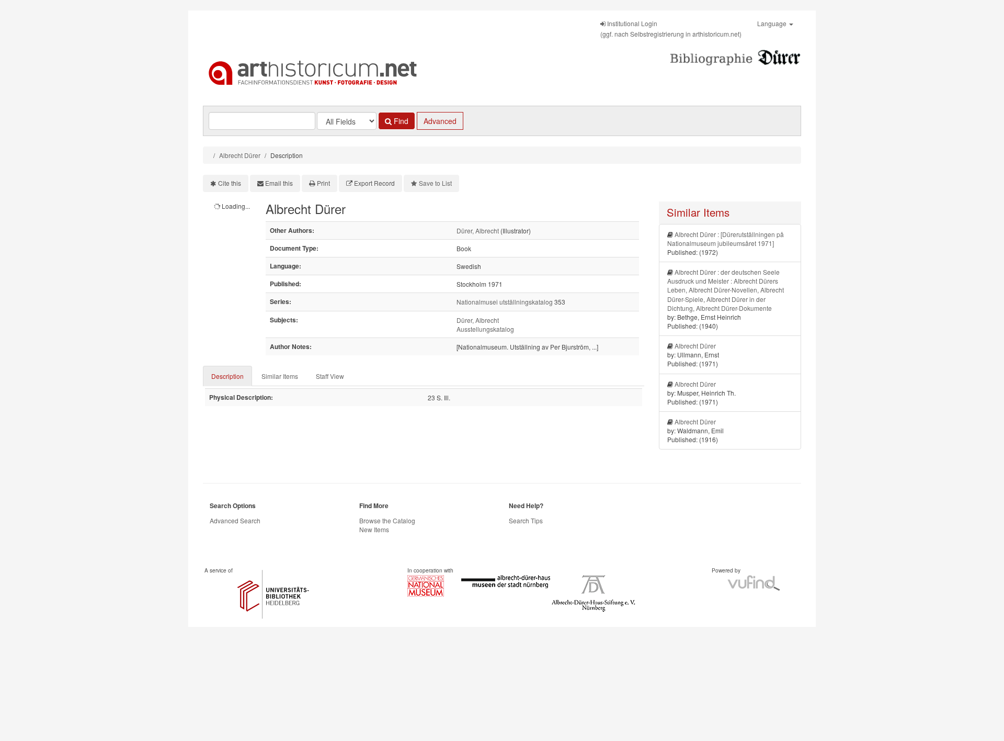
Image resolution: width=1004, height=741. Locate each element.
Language (772, 23)
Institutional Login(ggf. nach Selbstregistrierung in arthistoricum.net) (670, 28)
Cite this (229, 182)
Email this (279, 182)
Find (400, 121)
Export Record (374, 182)
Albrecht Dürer (239, 155)
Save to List (435, 182)
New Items (374, 529)
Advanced (440, 121)
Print (323, 182)
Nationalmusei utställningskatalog (505, 301)
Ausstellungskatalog (485, 328)
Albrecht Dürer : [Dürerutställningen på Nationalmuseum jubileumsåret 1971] (725, 239)
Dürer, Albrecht (478, 230)
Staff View (330, 376)
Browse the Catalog (387, 520)
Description (227, 376)
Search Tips (526, 520)
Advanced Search (235, 520)
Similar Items (279, 376)
